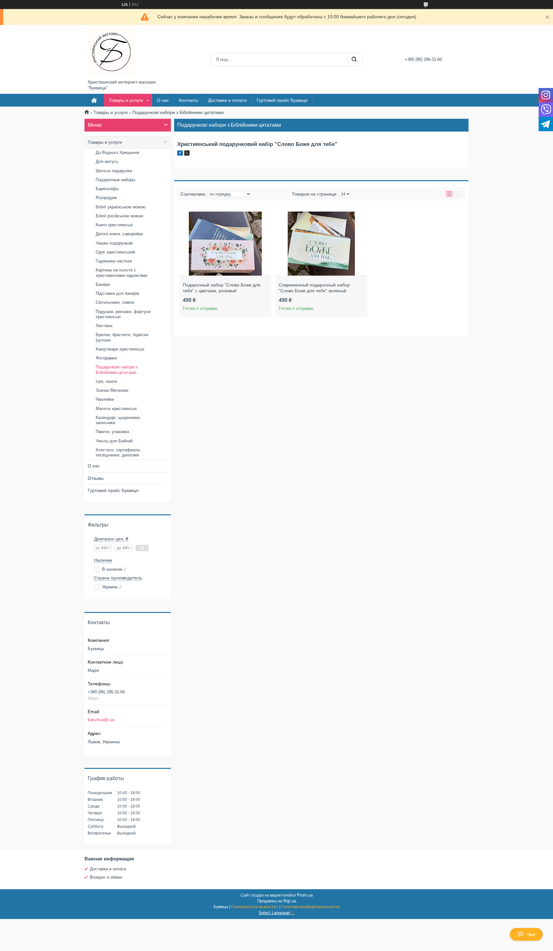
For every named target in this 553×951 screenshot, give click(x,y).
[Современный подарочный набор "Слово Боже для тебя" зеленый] (321, 244)
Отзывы (96, 478)
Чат (531, 934)
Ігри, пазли (106, 381)
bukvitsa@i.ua (101, 719)
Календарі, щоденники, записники (118, 420)
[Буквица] (112, 52)
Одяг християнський (115, 252)
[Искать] (354, 59)
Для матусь (107, 161)
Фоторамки (106, 358)
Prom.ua (305, 895)
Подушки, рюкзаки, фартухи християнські (123, 314)
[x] (186, 154)
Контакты (188, 100)
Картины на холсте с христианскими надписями (121, 273)
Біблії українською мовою (121, 207)
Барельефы (107, 188)
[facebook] (180, 154)
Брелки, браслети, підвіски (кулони (122, 337)
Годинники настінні (114, 261)
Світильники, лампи (115, 302)
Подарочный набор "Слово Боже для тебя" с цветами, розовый (221, 287)
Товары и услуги (126, 100)
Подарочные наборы (115, 179)
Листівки (104, 325)
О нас (163, 100)
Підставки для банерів (117, 293)
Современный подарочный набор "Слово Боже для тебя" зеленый (314, 287)
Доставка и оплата (227, 100)
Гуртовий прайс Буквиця (282, 100)
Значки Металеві (112, 390)
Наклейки (105, 399)
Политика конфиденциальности (310, 907)
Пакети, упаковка (112, 431)
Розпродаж (106, 197)
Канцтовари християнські (120, 349)
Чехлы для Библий (114, 441)
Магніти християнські (116, 408)
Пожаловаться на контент (254, 907)
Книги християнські (114, 224)
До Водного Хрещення (117, 152)
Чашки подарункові (114, 243)
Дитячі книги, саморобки (119, 233)
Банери (103, 284)
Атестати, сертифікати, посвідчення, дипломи (118, 452)
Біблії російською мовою (119, 216)
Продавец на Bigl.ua (276, 901)
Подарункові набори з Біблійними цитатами (117, 370)
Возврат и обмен (106, 877)
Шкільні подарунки (114, 170)
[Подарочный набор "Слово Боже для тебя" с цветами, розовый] (225, 244)
